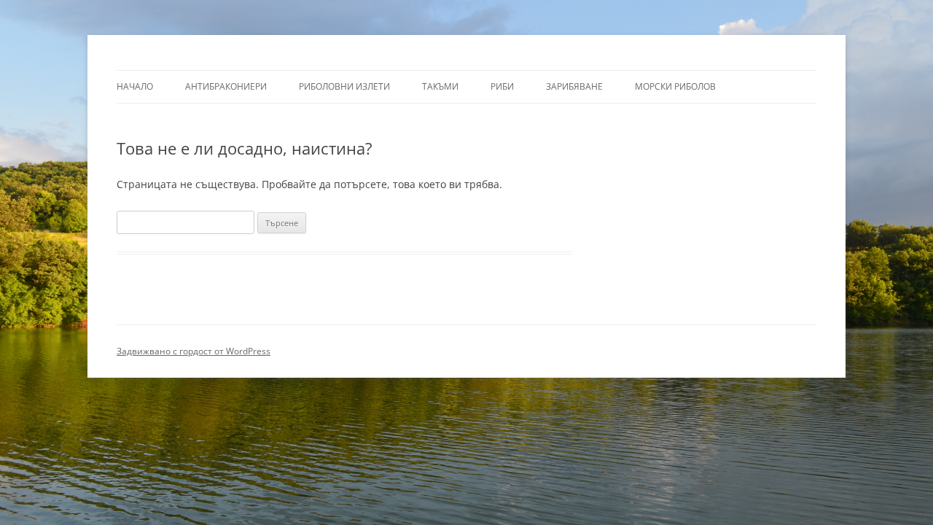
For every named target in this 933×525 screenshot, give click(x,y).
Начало (135, 86)
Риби (502, 86)
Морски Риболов (675, 86)
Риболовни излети (344, 86)
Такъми (440, 86)
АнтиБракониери (226, 86)
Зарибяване (574, 86)
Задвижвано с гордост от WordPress (193, 351)
